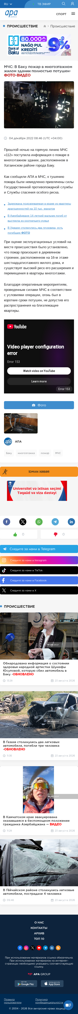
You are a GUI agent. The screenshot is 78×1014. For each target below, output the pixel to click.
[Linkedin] (51, 948)
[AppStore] (52, 984)
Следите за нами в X (23, 590)
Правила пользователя (12, 1001)
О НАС (39, 922)
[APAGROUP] (39, 974)
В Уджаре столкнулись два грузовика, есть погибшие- (35, 230)
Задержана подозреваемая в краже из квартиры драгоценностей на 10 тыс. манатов (39, 206)
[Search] (63, 4)
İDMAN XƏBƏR (39, 471)
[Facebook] (20, 948)
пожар (45, 453)
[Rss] (58, 948)
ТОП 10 (39, 938)
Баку (9, 453)
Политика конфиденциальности (49, 1001)
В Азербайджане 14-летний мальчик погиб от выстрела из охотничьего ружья (37, 218)
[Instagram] (26, 948)
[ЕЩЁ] (72, 14)
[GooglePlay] (26, 984)
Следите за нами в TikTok (26, 570)
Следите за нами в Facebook (28, 580)
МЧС (58, 453)
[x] (32, 948)
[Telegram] (45, 948)
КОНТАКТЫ (39, 928)
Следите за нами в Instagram (28, 560)
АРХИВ (39, 933)
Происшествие (62, 26)
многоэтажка (26, 453)
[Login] (72, 4)
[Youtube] (39, 948)
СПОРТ (61, 14)
